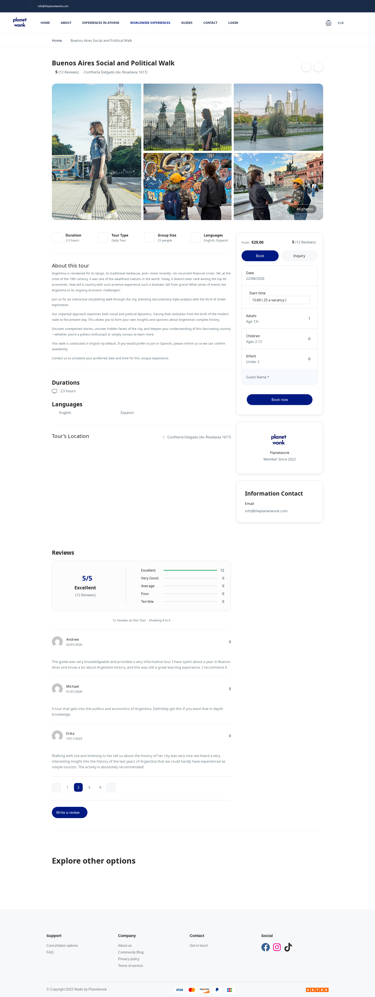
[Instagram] (277, 947)
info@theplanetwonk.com (53, 6)
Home (45, 23)
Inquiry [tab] (299, 255)
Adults (251, 315)
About (66, 23)
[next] (111, 787)
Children (253, 336)
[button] (328, 23)
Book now (279, 399)
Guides (186, 23)
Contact (210, 23)
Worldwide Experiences (150, 23)
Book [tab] (260, 255)
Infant (251, 356)
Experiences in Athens (100, 23)
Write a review (68, 812)
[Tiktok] (288, 947)
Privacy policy (129, 959)
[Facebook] (265, 947)
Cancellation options (62, 945)
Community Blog (131, 952)
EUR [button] (341, 23)
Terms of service (130, 966)
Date (250, 273)
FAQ (49, 952)
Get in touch (199, 945)
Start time (257, 293)
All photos (305, 209)
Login (233, 23)
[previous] (56, 787)
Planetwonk (279, 452)
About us (125, 945)
